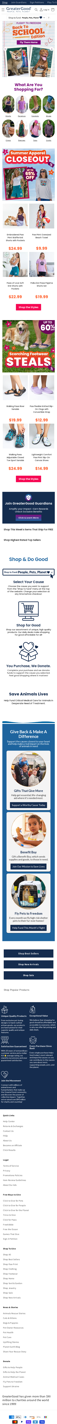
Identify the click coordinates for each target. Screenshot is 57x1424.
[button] (36, 9)
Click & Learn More (28, 517)
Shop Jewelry (9, 1288)
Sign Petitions (37, 2)
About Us (7, 1140)
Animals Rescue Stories (14, 1313)
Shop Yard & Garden (12, 1283)
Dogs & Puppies (10, 1322)
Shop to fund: (23, 17)
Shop (5, 2)
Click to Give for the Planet (16, 1210)
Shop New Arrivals (28, 964)
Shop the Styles (28, 307)
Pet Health (8, 1332)
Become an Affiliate (12, 1145)
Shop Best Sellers (28, 953)
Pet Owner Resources (13, 1327)
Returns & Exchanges (13, 1126)
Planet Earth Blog (11, 1346)
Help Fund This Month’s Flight (28, 927)
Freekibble (8, 1224)
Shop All (7, 1254)
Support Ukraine (11, 1386)
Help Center (9, 1121)
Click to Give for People (14, 1205)
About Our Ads (10, 1185)
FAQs (5, 1135)
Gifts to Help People (12, 1367)
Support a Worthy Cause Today (28, 805)
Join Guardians (18, 2)
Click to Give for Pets (13, 1200)
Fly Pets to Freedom (13, 1381)
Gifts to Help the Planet (14, 1372)
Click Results (9, 1150)
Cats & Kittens (9, 1318)
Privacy (6, 1170)
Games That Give (11, 1234)
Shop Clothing (10, 1268)
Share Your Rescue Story (14, 1351)
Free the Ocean (10, 1229)
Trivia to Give (9, 1214)
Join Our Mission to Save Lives (28, 866)
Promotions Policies (12, 1175)
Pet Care (7, 1337)
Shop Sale (28, 975)
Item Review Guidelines (14, 1180)
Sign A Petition (10, 1238)
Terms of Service (11, 1165)
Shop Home (8, 1278)
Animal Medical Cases (13, 1376)
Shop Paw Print (10, 1264)
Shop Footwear (10, 1273)
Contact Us (8, 1131)
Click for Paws (9, 1219)
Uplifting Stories (11, 1342)
